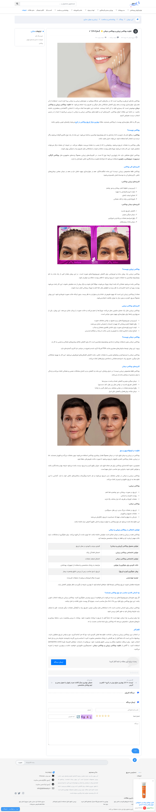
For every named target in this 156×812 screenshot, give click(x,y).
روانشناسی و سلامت (108, 19)
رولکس (41, 43)
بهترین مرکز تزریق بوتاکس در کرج (87, 122)
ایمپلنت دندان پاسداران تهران (35, 40)
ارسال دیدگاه (58, 662)
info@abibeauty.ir (43, 788)
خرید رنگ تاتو (39, 36)
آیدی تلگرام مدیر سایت (42, 780)
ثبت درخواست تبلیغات (10, 809)
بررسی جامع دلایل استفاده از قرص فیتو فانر (64, 802)
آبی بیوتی (129, 19)
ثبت (135, 751)
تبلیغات (139, 776)
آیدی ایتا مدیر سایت (43, 784)
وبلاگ (121, 19)
